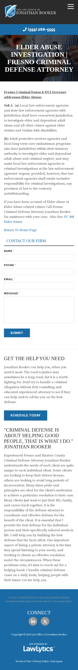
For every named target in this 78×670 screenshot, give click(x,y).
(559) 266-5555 (41, 29)
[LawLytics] (39, 648)
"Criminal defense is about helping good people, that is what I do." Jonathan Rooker (38, 438)
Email (9, 279)
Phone (10, 265)
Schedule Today (25, 415)
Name (9, 251)
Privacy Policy (41, 661)
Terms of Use (23, 661)
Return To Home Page (20, 230)
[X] (45, 621)
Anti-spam (57, 661)
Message (12, 293)
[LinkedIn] (32, 621)
